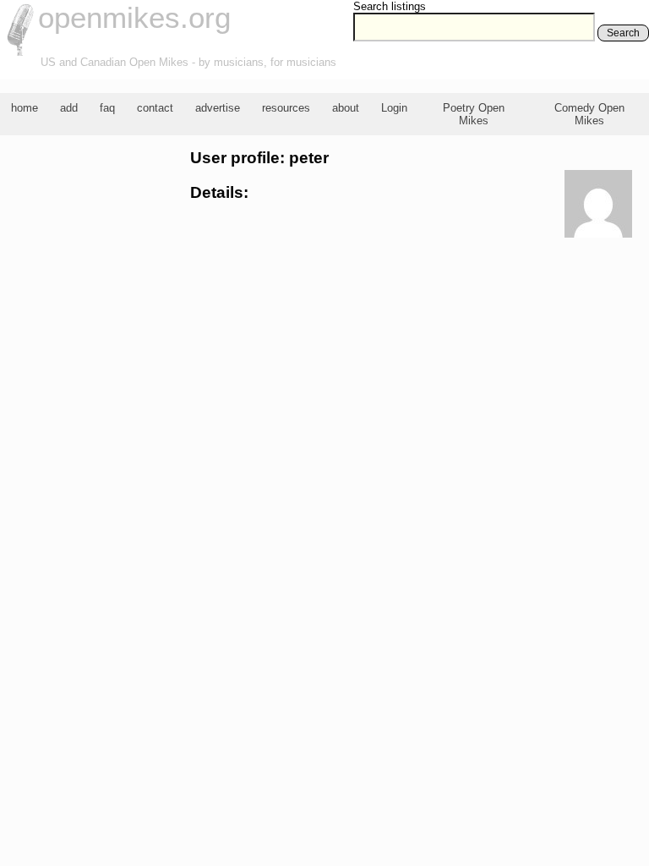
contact (155, 107)
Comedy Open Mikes (589, 114)
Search (623, 33)
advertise (217, 107)
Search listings (389, 6)
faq (107, 107)
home (24, 107)
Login (394, 107)
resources (286, 107)
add (69, 107)
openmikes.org (134, 17)
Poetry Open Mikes (473, 114)
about (345, 107)
